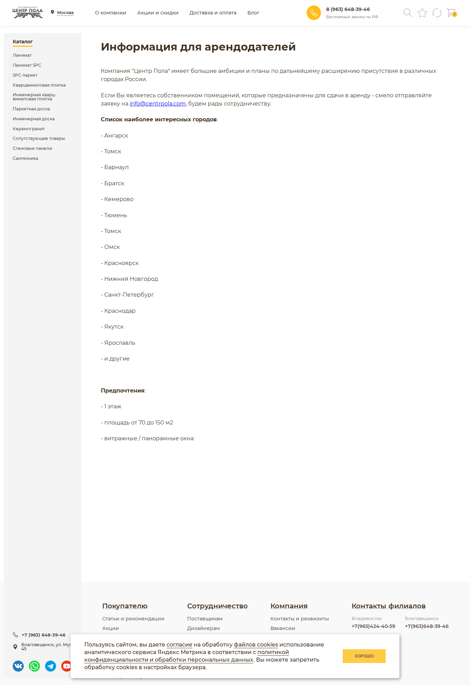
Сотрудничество (217, 606)
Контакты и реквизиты (299, 619)
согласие (179, 644)
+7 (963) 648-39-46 (43, 635)
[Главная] (27, 13)
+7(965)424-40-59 (373, 626)
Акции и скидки (158, 13)
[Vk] (18, 663)
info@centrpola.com (158, 103)
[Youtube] (66, 663)
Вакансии (282, 628)
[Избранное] (422, 13)
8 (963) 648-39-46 (348, 9)
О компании (110, 13)
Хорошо (364, 656)
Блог (253, 13)
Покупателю (125, 606)
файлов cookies (256, 644)
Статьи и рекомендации (133, 619)
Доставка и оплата (213, 13)
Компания (289, 606)
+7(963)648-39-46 (427, 626)
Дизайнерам (203, 628)
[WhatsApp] (34, 663)
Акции (110, 628)
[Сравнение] (436, 13)
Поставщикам (205, 619)
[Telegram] (50, 663)
